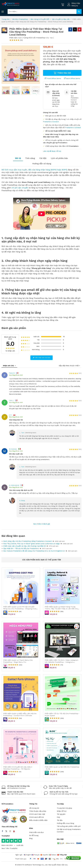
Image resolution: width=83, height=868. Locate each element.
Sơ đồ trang (33, 835)
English (28, 855)
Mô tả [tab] (18, 158)
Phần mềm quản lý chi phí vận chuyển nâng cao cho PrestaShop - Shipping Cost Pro (19, 609)
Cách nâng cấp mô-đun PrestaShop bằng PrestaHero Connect (27, 541)
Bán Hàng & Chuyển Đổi (40, 19)
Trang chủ (6, 19)
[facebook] (70, 29)
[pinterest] (79, 29)
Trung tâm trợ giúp (64, 808)
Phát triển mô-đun (36, 832)
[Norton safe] (70, 843)
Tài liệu (60, 820)
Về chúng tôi (34, 808)
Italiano (53, 855)
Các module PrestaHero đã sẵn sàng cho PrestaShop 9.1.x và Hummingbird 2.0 (34, 551)
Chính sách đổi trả (36, 817)
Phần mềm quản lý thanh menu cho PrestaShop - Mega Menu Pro (18, 661)
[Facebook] (2, 831)
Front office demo (53, 78)
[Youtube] (14, 831)
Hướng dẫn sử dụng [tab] (41, 163)
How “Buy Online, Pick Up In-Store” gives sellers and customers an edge (31, 544)
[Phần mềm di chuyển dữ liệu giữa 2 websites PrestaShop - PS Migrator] (20, 746)
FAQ (58, 817)
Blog (30, 838)
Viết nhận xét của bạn (42, 357)
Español (45, 855)
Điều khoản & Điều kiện (38, 820)
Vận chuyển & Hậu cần (61, 19)
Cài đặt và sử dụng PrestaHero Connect (69, 830)
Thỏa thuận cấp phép (37, 811)
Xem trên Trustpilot (9, 848)
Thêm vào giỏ (64, 73)
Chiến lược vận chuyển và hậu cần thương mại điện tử (24, 546)
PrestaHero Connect (51, 122)
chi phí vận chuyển (20, 188)
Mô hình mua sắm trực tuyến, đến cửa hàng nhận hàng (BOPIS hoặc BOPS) (34, 170)
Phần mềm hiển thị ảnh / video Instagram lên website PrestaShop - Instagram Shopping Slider (61, 662)
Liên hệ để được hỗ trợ (52, 151)
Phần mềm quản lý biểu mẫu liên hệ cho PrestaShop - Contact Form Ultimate (19, 714)
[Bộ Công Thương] (78, 843)
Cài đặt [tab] (42, 158)
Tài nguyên (61, 814)
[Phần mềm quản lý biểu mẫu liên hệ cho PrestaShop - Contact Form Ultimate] (20, 693)
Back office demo (73, 78)
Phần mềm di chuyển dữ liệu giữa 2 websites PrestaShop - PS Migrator (17, 768)
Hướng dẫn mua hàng (65, 823)
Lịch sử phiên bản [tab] (59, 158)
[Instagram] (10, 831)
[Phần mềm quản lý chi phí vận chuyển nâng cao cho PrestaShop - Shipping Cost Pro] (20, 586)
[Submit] (78, 11)
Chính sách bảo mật (37, 814)
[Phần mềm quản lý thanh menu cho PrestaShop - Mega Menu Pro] (20, 640)
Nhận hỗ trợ (61, 811)
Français (37, 855)
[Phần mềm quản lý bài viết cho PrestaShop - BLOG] (62, 746)
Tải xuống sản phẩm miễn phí (69, 826)
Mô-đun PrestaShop (20, 19)
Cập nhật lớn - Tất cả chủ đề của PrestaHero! (21, 548)
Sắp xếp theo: (64, 366)
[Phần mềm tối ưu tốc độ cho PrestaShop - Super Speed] (62, 693)
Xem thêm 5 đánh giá (41, 524)
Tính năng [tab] (30, 158)
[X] (75, 29)
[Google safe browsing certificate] (60, 843)
